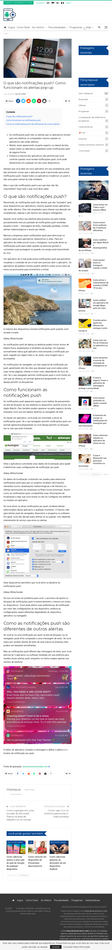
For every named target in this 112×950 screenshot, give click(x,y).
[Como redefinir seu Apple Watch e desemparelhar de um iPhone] (85, 243)
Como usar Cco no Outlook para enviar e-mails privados (56, 813)
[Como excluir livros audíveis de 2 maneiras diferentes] (85, 225)
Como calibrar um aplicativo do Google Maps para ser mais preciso (93, 305)
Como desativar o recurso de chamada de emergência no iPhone (93, 363)
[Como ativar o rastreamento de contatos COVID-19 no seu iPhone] (85, 283)
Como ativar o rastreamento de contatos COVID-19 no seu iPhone (93, 285)
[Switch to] (48, 2)
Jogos (11, 27)
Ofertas (82, 105)
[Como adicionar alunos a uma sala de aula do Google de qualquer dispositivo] (16, 847)
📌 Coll (82, 133)
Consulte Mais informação (77, 947)
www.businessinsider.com (35, 766)
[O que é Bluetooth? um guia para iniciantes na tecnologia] (85, 458)
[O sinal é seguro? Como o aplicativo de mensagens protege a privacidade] (85, 381)
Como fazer (23, 27)
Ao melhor (38, 27)
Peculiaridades (56, 27)
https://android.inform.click (96, 911)
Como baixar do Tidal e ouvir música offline (100, 207)
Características (86, 127)
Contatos (40, 3)
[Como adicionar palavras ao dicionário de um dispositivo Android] (59, 847)
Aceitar (55, 947)
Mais (68, 3)
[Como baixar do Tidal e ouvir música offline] (85, 208)
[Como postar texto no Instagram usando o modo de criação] (85, 263)
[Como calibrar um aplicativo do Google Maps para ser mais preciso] (85, 303)
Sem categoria (86, 93)
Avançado (83, 99)
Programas (75, 27)
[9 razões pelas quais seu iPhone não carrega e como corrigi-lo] (85, 323)
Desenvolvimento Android (91, 145)
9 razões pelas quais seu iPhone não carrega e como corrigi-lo (93, 325)
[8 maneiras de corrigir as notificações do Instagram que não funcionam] (85, 418)
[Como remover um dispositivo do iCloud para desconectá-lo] (37, 847)
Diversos (83, 139)
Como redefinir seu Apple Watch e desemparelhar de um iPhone (93, 245)
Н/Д (30, 842)
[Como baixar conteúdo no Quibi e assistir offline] (85, 401)
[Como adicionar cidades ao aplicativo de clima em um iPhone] (85, 438)
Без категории (15, 842)
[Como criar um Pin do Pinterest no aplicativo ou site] (85, 343)
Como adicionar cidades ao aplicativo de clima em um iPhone (93, 440)
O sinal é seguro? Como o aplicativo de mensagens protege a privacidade (93, 383)
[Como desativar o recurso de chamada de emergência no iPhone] (85, 361)
